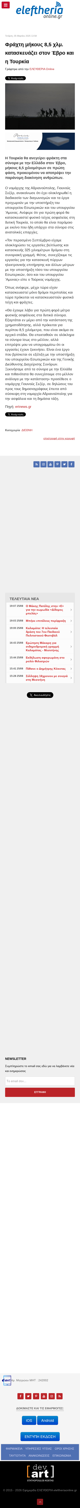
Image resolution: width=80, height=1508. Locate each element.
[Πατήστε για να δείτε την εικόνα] (40, 106)
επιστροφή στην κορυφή (59, 438)
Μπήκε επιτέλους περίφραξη (46, 620)
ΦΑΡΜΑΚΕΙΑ (14, 1448)
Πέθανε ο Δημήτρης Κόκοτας (46, 668)
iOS (29, 1420)
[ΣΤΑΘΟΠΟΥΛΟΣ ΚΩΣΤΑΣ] (40, 1472)
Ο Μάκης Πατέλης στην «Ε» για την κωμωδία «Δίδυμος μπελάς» (45, 609)
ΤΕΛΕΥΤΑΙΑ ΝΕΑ (24, 599)
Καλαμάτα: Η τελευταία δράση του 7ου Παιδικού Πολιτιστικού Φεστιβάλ (43, 631)
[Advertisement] (40, 810)
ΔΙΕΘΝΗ (27, 430)
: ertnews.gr (22, 407)
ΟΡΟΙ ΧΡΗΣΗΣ (64, 1448)
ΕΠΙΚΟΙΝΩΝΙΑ (62, 1455)
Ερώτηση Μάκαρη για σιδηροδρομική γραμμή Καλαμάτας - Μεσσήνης (42, 646)
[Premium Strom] (40, 141)
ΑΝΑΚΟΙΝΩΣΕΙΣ (39, 1455)
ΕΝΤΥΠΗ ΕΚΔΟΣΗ (40, 1436)
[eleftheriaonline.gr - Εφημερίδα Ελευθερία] (40, 10)
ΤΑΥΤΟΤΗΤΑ (17, 1455)
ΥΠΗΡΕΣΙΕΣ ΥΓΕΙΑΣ (38, 1448)
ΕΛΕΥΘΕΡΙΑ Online (42, 69)
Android (47, 1420)
